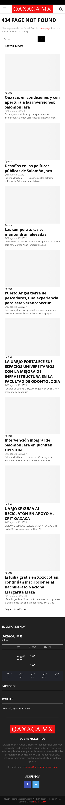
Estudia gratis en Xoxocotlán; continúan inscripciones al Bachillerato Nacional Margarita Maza (32, 584)
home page (44, 28)
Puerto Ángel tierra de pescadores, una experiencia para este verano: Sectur (31, 297)
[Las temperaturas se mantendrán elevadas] (32, 205)
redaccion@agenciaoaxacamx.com (40, 767)
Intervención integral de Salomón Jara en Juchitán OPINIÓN (28, 444)
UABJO (8, 357)
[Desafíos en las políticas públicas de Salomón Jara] (32, 141)
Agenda (8, 93)
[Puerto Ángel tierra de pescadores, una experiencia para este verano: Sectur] (32, 268)
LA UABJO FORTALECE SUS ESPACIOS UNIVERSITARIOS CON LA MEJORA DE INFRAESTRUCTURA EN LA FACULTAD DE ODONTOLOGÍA (32, 371)
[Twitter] (35, 784)
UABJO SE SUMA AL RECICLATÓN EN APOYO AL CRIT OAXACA (30, 513)
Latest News (14, 46)
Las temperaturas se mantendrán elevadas (25, 232)
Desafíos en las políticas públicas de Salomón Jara (28, 168)
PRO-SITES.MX (39, 802)
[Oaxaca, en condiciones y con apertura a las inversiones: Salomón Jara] (32, 72)
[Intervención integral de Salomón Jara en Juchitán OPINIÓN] (32, 415)
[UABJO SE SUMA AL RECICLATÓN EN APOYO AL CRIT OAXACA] (32, 484)
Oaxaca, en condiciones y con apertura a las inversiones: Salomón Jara (32, 102)
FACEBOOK (9, 686)
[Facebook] (27, 784)
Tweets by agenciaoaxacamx (17, 708)
